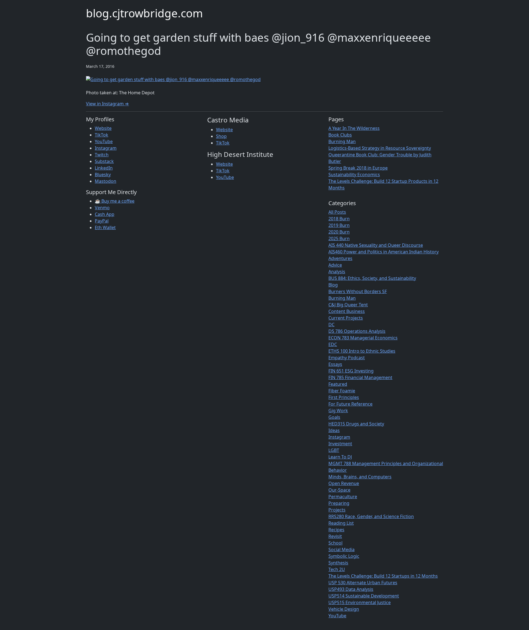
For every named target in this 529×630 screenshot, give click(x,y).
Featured (337, 384)
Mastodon (105, 181)
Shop (221, 136)
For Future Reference (350, 404)
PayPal (102, 221)
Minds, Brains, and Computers (360, 477)
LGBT (333, 450)
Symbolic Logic (343, 556)
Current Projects (345, 318)
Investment (340, 444)
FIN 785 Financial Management (360, 377)
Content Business (346, 311)
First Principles (343, 397)
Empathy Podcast (346, 358)
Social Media (341, 549)
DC (331, 324)
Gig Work (338, 411)
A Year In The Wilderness (354, 128)
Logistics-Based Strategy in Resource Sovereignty (379, 148)
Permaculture (342, 497)
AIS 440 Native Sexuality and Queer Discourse (375, 245)
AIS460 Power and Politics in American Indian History (383, 252)
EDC (332, 344)
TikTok (101, 135)
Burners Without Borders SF (357, 291)
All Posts (337, 212)
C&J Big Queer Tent (348, 305)
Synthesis (338, 563)
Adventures (340, 258)
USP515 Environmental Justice (359, 602)
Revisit (335, 536)
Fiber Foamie (341, 391)
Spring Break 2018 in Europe (358, 168)
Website (103, 128)
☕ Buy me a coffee (114, 201)
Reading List (341, 523)
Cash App (104, 214)
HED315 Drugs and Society (356, 424)
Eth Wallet (105, 227)
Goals (334, 417)
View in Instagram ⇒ (107, 104)
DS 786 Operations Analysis (356, 331)
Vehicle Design (343, 609)
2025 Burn (339, 238)
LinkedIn (104, 168)
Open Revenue (343, 483)
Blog (333, 285)
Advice (335, 265)
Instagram (106, 148)
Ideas (334, 430)
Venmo (102, 208)
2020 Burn (339, 232)
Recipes (336, 530)
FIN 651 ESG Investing (351, 371)
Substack (104, 161)
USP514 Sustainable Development (363, 596)
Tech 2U (336, 569)
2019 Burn (339, 225)
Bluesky (103, 174)
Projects (337, 510)
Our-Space (339, 490)
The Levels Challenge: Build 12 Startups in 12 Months (383, 576)
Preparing (338, 503)
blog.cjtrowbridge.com (144, 13)
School (335, 543)
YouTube (104, 141)
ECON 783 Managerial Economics (363, 338)
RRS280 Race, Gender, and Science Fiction (371, 516)
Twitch (102, 155)
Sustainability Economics (354, 174)
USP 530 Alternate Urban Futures (362, 583)
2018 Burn (339, 219)
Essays (335, 364)
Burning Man (342, 141)
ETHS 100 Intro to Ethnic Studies (361, 351)
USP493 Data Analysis (350, 589)
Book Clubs (340, 135)
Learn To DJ (340, 457)
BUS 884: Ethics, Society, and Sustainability (372, 278)
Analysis (336, 272)
